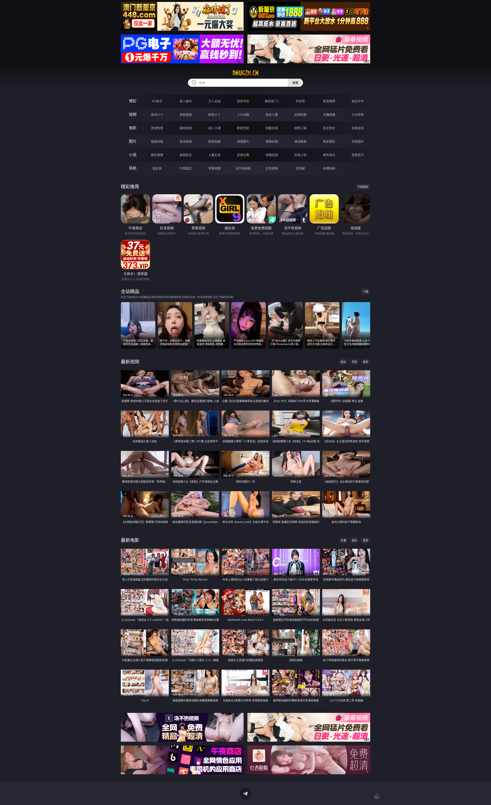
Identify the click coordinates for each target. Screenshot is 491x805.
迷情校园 (272, 155)
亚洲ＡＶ (157, 114)
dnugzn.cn (245, 73)
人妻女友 (214, 155)
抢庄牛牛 (358, 101)
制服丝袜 (272, 128)
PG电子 (157, 101)
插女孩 (157, 168)
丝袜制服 (300, 114)
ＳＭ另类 (358, 114)
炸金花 (300, 101)
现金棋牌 (329, 101)
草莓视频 (214, 168)
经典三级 (300, 128)
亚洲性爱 (157, 128)
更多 (365, 362)
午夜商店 (186, 168)
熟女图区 (329, 141)
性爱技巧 (358, 155)
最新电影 (130, 540)
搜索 (295, 83)
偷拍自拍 (186, 128)
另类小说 (300, 155)
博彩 (133, 101)
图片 (133, 141)
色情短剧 (329, 168)
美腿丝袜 (272, 141)
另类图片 (358, 141)
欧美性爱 (243, 128)
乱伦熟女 (329, 128)
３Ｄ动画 (243, 114)
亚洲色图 (186, 141)
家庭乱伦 (186, 155)
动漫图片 (243, 141)
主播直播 (329, 114)
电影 (133, 128)
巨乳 (354, 362)
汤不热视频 (243, 168)
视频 (133, 114)
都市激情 (157, 155)
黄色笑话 (329, 155)
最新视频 (130, 361)
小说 (133, 154)
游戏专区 (243, 101)
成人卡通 (214, 128)
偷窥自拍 (157, 141)
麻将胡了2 (272, 101)
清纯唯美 (300, 141)
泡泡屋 (300, 168)
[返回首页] (376, 796)
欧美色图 (214, 141)
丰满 (343, 540)
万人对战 (214, 101)
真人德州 (186, 101)
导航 (133, 168)
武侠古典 (243, 155)
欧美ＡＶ (214, 114)
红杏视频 (272, 168)
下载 (365, 291)
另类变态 (358, 128)
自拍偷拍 (186, 114)
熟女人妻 (272, 114)
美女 (343, 362)
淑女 (354, 540)
